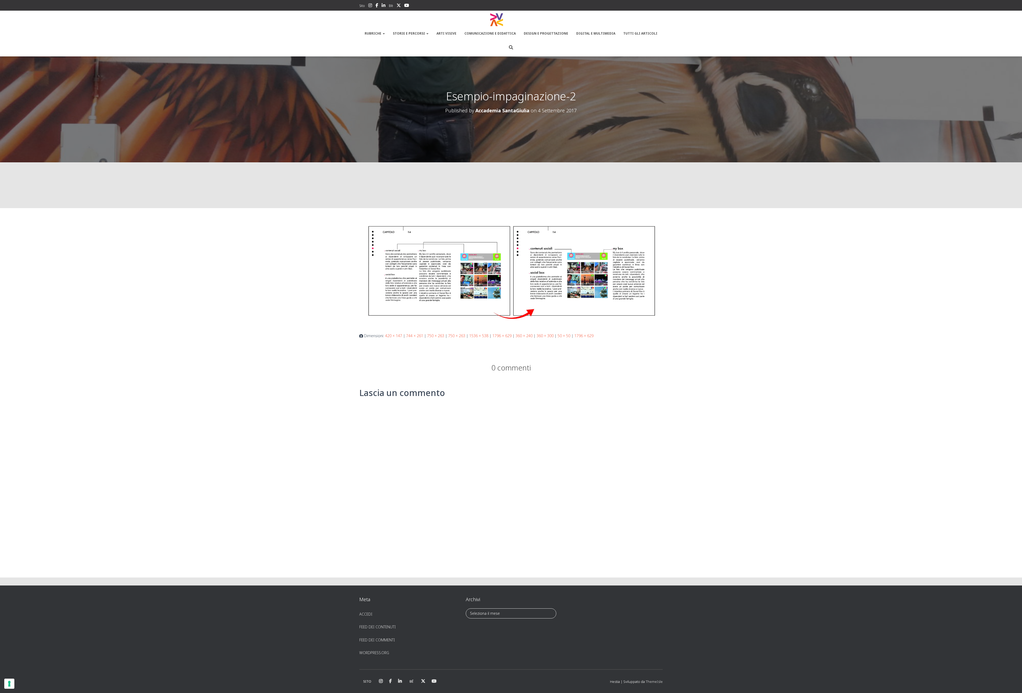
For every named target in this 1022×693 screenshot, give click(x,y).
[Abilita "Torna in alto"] (1011, 682)
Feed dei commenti (377, 639)
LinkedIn (383, 6)
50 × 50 (564, 335)
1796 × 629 (502, 335)
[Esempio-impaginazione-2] (511, 271)
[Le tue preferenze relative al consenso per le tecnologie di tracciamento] (9, 684)
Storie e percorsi (409, 33)
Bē (391, 5)
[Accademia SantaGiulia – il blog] (511, 20)
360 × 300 (545, 335)
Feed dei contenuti (377, 626)
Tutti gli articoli (640, 33)
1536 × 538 (478, 335)
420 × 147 (393, 335)
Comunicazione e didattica (490, 33)
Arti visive (446, 33)
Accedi (365, 614)
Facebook (377, 6)
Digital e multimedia (595, 33)
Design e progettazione (546, 33)
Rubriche (373, 33)
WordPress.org (374, 652)
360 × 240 (524, 335)
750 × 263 (435, 335)
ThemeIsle (654, 681)
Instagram (370, 6)
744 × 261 (414, 335)
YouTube (406, 6)
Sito (362, 5)
